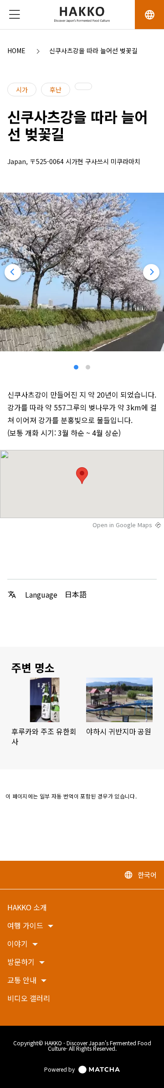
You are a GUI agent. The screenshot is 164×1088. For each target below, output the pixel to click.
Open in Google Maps (122, 525)
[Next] (151, 272)
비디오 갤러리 (28, 998)
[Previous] (13, 272)
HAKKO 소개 (27, 908)
